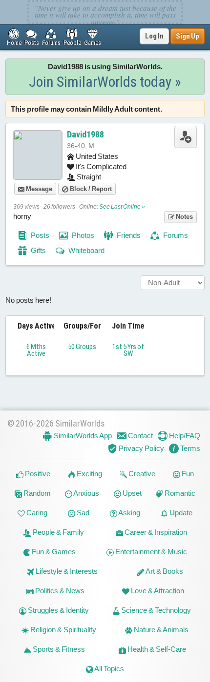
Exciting (88, 473)
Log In (154, 36)
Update (180, 512)
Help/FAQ (184, 435)
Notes (183, 216)
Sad (82, 512)
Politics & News (59, 590)
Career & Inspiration (155, 532)
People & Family (57, 532)
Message (38, 189)
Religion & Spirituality (62, 629)
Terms (189, 448)
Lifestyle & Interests (66, 571)
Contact (139, 435)
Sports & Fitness (58, 649)
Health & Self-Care (156, 649)
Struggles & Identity (57, 610)
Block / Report (90, 189)
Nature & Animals (160, 629)
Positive (36, 473)
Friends (128, 235)
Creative (141, 473)
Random (36, 493)
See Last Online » (122, 206)
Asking (128, 512)
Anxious (85, 493)
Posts (39, 235)
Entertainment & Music (150, 551)
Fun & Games (53, 551)
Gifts (37, 250)
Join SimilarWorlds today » (105, 81)
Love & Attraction (156, 590)
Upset (131, 493)
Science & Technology (155, 610)
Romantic (179, 493)
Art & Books (164, 571)
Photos (82, 235)
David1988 (85, 134)
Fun (187, 473)
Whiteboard (86, 250)
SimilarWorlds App (82, 435)
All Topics (108, 668)
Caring (36, 512)
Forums (175, 235)
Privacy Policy (140, 448)
